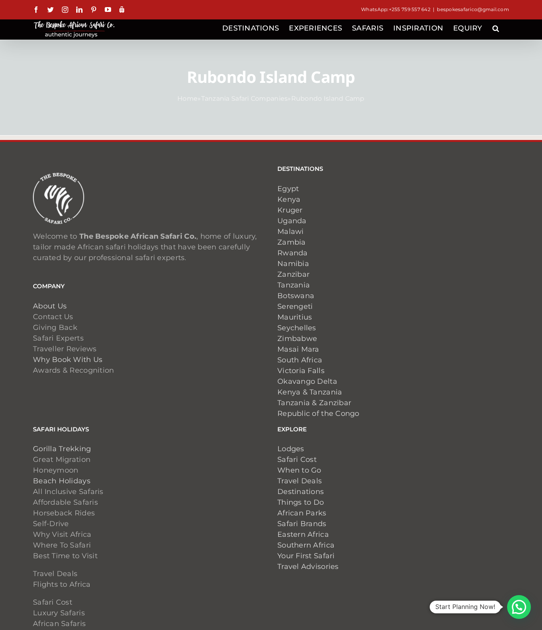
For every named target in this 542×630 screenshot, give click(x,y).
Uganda (292, 220)
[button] (495, 27)
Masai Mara (298, 349)
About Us (50, 306)
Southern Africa (305, 545)
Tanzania (293, 285)
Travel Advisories (309, 566)
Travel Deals (299, 481)
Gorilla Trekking (62, 448)
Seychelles (296, 328)
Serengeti (295, 306)
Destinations (300, 491)
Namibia (293, 263)
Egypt (288, 188)
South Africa (299, 360)
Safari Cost (297, 459)
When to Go (299, 470)
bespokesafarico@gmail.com (473, 9)
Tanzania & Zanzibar (314, 402)
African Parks (302, 513)
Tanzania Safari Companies (244, 98)
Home (187, 98)
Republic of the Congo (318, 413)
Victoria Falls (301, 370)
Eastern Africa (303, 534)
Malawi (290, 231)
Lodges (290, 448)
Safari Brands (302, 523)
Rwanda (292, 253)
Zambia (291, 242)
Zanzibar (293, 274)
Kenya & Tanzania (309, 392)
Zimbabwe (297, 338)
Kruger (290, 210)
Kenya (288, 199)
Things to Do (300, 502)
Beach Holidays (61, 481)
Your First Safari (306, 555)
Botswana (295, 295)
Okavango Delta (307, 381)
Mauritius (294, 317)
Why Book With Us (67, 359)
